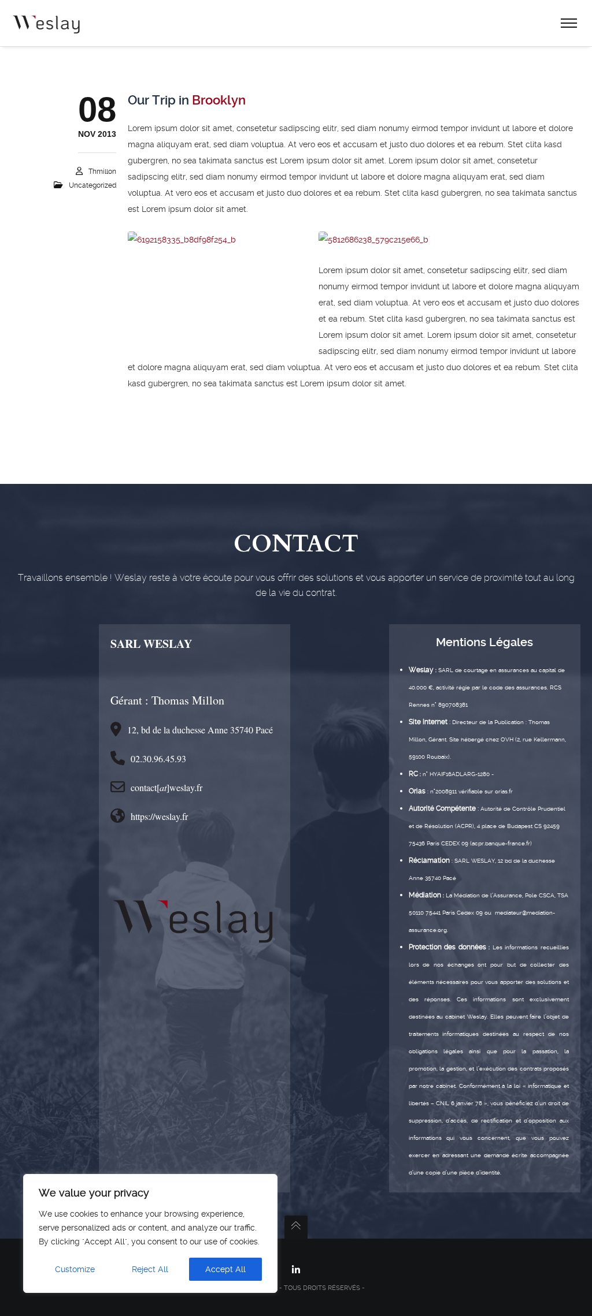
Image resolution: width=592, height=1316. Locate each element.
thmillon (102, 171)
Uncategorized (92, 185)
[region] (150, 1233)
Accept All (225, 1269)
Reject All (150, 1269)
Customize (75, 1269)
